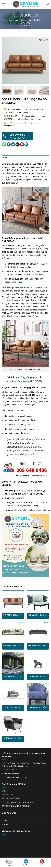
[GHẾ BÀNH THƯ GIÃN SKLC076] (38, 663)
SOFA (23, 20)
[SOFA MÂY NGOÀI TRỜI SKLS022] (13, 602)
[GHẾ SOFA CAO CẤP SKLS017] (13, 694)
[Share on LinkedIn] (26, 144)
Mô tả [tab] (4, 158)
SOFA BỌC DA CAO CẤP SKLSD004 (13, 646)
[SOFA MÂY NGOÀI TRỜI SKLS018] (13, 663)
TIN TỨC (5, 825)
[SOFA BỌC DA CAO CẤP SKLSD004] (13, 632)
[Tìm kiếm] (48, 4)
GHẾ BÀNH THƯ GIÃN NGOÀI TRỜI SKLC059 (38, 615)
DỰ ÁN (4, 820)
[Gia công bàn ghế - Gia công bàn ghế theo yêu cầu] (25, 4)
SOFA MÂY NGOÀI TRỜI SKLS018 (13, 677)
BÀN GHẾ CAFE (8, 795)
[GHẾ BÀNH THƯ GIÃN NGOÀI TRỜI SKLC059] (38, 602)
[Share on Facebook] (9, 144)
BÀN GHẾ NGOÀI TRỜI (11, 798)
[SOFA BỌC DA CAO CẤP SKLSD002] (38, 632)
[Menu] (3, 4)
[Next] (45, 60)
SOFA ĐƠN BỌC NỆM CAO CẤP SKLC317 (38, 707)
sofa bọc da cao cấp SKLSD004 (24, 381)
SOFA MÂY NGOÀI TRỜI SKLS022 (13, 615)
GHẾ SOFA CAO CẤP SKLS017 (13, 707)
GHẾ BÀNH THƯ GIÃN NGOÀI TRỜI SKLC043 (13, 738)
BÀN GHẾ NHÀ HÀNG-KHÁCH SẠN (16, 806)
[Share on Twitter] (13, 144)
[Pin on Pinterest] (22, 144)
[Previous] (6, 60)
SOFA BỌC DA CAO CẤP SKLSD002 (38, 646)
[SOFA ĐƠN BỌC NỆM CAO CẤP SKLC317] (38, 694)
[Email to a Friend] (17, 144)
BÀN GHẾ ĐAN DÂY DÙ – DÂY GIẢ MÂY (18, 802)
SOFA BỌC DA (35, 20)
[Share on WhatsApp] (4, 144)
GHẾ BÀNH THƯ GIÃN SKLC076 (38, 677)
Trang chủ (13, 20)
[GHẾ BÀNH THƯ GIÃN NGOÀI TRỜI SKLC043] (13, 725)
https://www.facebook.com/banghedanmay (32, 510)
